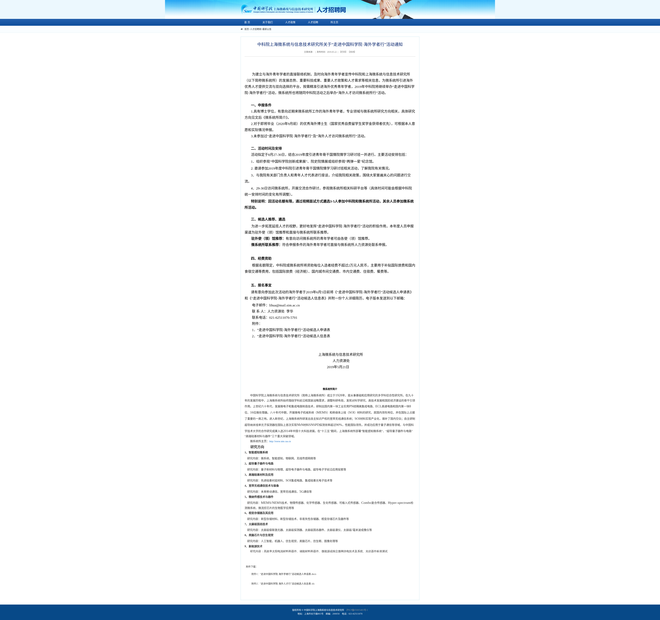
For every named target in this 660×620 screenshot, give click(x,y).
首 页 (247, 22)
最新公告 (266, 29)
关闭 (352, 52)
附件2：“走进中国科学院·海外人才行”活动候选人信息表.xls (282, 583)
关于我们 (267, 22)
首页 (246, 29)
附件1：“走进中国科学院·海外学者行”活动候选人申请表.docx (283, 574)
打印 (343, 52)
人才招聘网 (255, 29)
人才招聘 (313, 22)
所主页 (334, 22)
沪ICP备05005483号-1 (357, 610)
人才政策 (290, 22)
